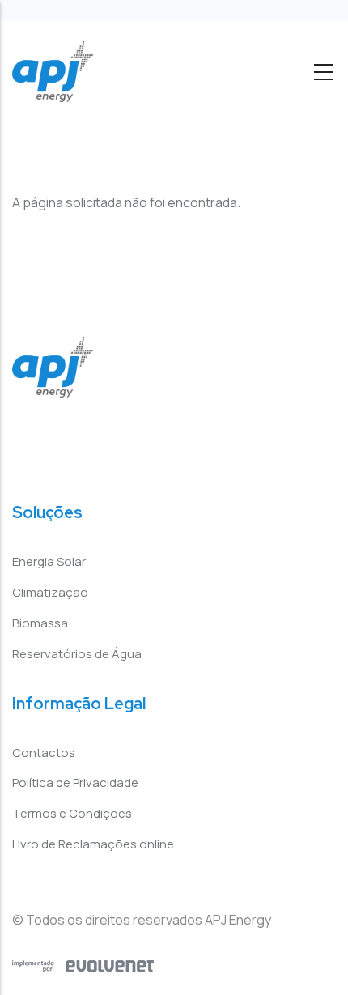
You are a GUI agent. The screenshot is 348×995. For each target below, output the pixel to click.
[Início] (52, 71)
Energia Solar (49, 561)
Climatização (50, 592)
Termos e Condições (72, 813)
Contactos (43, 752)
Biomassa (40, 622)
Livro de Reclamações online (93, 844)
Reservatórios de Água (77, 653)
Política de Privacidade (75, 782)
